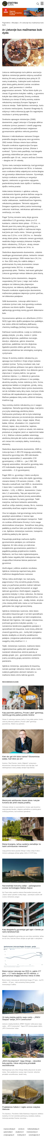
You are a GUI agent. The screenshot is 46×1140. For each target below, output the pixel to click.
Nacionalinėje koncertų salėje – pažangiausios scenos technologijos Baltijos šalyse (21, 887)
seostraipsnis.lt (34, 1135)
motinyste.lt (21, 1135)
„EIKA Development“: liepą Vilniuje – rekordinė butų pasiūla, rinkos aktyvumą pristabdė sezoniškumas (21, 1063)
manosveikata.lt (9, 1129)
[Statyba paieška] (38, 5)
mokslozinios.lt (32, 1132)
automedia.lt (8, 1132)
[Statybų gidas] (10, 6)
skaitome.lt (19, 1132)
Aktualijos (15, 23)
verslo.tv (21, 1129)
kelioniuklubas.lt (33, 1129)
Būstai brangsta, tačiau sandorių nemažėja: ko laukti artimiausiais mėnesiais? (21, 845)
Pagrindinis (6, 23)
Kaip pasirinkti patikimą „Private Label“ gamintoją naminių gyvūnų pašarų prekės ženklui (22, 714)
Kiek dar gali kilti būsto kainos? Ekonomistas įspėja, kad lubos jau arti (21, 758)
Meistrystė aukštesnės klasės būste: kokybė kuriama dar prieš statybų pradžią (21, 801)
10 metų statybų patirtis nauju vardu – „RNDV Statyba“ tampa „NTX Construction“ (21, 1018)
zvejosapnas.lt (9, 1135)
